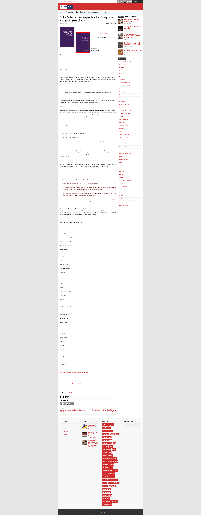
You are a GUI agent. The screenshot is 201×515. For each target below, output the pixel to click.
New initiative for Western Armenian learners (92, 426)
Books (120, 73)
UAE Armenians (69, 12)
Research (121, 174)
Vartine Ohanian (106, 501)
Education (122, 101)
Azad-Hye (69, 392)
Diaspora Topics (106, 458)
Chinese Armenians (124, 82)
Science (121, 183)
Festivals (121, 116)
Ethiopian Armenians (125, 110)
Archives (104, 12)
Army (114, 443)
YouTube (70, 1)
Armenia (121, 67)
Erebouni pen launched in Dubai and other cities (132, 27)
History (121, 131)
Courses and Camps (124, 85)
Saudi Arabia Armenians (125, 180)
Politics (121, 168)
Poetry (121, 165)
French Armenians (124, 119)
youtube (130, 1)
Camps (113, 449)
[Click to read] (120, 21)
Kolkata (104, 477)
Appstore (112, 425)
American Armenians (125, 61)
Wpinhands (107, 512)
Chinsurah (105, 452)
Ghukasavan (105, 468)
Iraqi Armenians (123, 144)
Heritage (121, 128)
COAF (110, 452)
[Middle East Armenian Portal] (66, 7)
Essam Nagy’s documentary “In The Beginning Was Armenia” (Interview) (132, 44)
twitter (121, 1)
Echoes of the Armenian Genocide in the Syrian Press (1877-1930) (72, 411)
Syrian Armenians (124, 189)
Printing (116, 483)
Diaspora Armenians (124, 95)
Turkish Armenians (124, 196)
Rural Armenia (123, 177)
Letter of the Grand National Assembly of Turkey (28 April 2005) (74, 372)
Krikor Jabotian (111, 477)
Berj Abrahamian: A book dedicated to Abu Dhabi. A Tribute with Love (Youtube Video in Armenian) (93, 443)
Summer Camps (106, 489)
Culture (121, 89)
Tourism (121, 193)
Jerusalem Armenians (125, 147)
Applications (122, 64)
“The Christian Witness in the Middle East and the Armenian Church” (104, 411)
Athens (110, 446)
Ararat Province (106, 428)
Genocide (121, 122)
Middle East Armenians (125, 159)
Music (120, 162)
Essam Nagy (105, 465)
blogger (127, 1)
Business (121, 76)
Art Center (105, 446)
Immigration (106, 471)
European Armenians (125, 113)
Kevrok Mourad (111, 474)
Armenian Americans (108, 431)
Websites (121, 202)
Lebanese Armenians (125, 153)
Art (120, 70)
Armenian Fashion (107, 437)
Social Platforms (123, 186)
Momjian (116, 480)
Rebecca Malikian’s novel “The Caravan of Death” (131, 20)
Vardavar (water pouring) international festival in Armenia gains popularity (132, 35)
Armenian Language (107, 443)
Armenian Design (114, 434)
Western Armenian (107, 504)
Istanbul (104, 474)
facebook (118, 1)
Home (61, 1)
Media (120, 156)
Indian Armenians (124, 137)
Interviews (122, 141)
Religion (121, 171)
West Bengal (114, 501)
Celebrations (122, 79)
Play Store (110, 483)
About (65, 1)
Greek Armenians (124, 125)
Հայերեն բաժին (93, 12)
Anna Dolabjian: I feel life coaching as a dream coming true (132, 51)
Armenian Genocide (107, 440)
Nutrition (105, 483)
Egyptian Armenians (124, 104)
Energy (121, 107)
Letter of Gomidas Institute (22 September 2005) (70, 383)
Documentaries (123, 98)
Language (122, 150)
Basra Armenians (107, 449)
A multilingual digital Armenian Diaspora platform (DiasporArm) (93, 434)
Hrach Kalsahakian (80, 12)
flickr (124, 1)
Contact (75, 1)
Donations (113, 458)
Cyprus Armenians (124, 92)
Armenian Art (106, 434)
